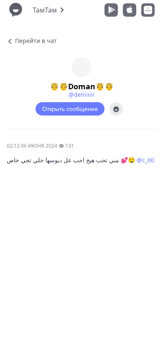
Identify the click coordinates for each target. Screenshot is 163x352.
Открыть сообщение (70, 109)
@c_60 (145, 160)
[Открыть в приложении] (116, 109)
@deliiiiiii (81, 94)
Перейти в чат (35, 41)
